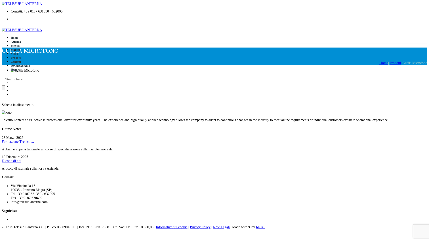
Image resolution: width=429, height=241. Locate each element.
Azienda (16, 41)
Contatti (16, 61)
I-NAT (260, 227)
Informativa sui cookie (171, 227)
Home (14, 37)
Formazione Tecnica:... (18, 141)
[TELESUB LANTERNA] (22, 4)
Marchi (15, 49)
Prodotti (16, 57)
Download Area (20, 65)
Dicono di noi (11, 161)
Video (14, 53)
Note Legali (221, 227)
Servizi (15, 45)
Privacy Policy (200, 227)
